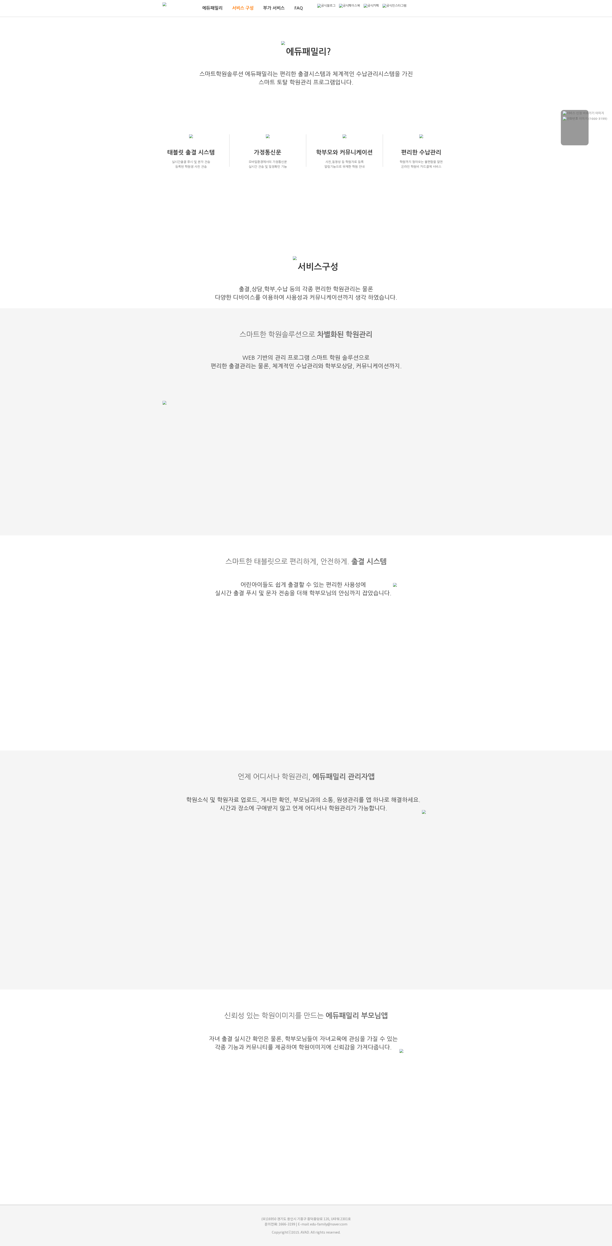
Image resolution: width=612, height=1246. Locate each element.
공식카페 (373, 5)
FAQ (298, 8)
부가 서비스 (274, 8)
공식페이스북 (351, 5)
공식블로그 (328, 5)
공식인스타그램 (396, 5)
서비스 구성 (243, 8)
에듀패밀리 (212, 8)
